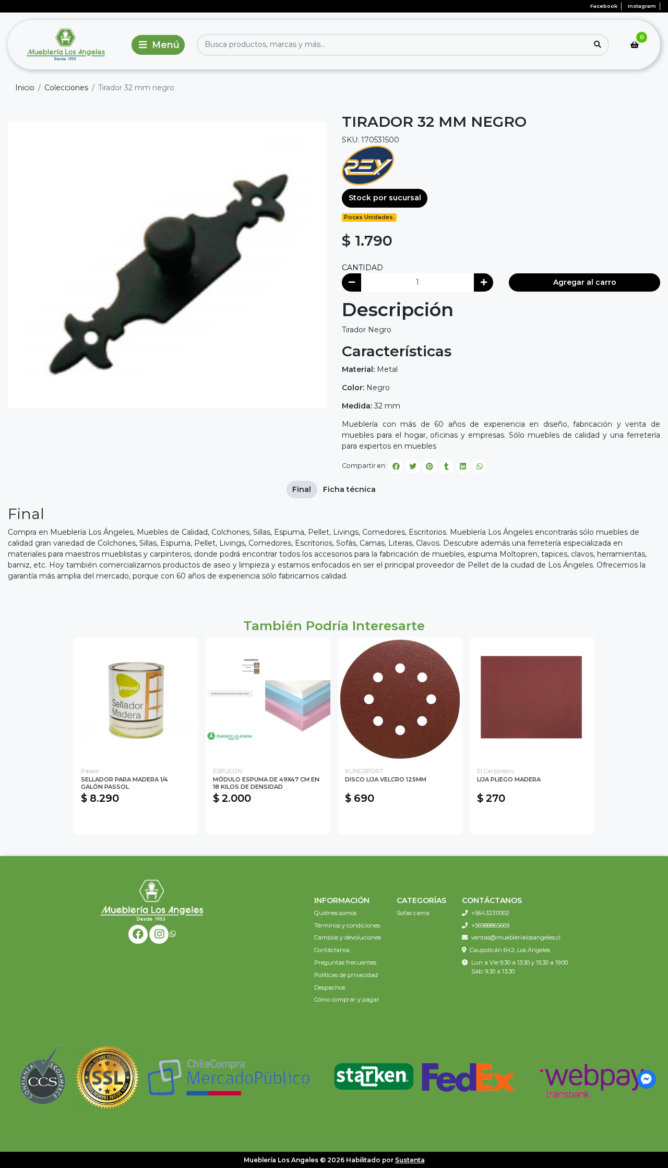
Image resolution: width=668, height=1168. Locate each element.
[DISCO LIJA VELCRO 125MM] (400, 699)
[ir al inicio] (152, 900)
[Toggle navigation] (158, 45)
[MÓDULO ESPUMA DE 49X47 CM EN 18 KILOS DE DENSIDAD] (268, 699)
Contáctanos (332, 950)
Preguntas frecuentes (345, 962)
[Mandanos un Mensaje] (647, 1079)
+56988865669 (490, 925)
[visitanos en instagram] (159, 934)
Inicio (24, 87)
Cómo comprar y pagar (346, 999)
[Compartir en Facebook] (396, 466)
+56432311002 (490, 913)
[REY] (368, 165)
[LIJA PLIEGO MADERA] (532, 699)
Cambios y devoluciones (347, 937)
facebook (603, 6)
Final (301, 489)
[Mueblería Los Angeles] (67, 44)
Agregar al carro (584, 282)
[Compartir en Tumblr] (446, 466)
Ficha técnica (349, 489)
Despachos (329, 987)
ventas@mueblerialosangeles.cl (515, 937)
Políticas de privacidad (346, 975)
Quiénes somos (335, 913)
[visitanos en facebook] (138, 934)
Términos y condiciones (347, 925)
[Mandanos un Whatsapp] (173, 934)
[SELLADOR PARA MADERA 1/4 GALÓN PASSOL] (136, 699)
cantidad (362, 267)
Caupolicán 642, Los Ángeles (510, 950)
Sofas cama (413, 913)
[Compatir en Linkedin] (463, 466)
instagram (642, 6)
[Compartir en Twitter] (412, 466)
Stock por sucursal (385, 197)
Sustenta (410, 1160)
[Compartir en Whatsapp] (479, 466)
